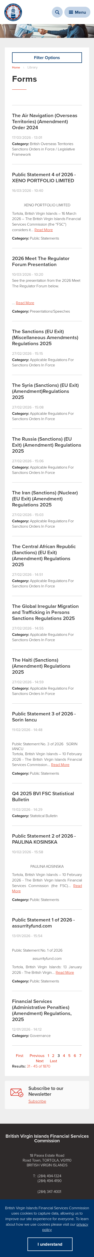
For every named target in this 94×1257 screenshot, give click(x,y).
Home (16, 67)
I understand (50, 1244)
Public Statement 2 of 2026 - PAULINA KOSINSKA (44, 839)
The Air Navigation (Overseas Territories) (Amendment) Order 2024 (44, 122)
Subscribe (37, 1101)
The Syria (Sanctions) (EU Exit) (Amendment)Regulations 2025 (45, 391)
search (57, 12)
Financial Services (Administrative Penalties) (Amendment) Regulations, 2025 (42, 1010)
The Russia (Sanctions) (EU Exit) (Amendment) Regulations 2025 (46, 445)
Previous (37, 1055)
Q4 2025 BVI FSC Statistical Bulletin (43, 797)
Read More (43, 230)
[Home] (13, 12)
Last (53, 1061)
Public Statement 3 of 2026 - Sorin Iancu (44, 717)
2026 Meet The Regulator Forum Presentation (40, 261)
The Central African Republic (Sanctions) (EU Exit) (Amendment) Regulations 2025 (44, 556)
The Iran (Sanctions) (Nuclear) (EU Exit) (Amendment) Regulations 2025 (45, 499)
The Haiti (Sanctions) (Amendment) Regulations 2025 (41, 666)
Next (40, 1061)
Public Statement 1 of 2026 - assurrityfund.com (43, 923)
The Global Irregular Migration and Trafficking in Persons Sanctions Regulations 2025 (45, 612)
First (19, 1055)
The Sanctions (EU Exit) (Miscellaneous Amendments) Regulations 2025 (45, 338)
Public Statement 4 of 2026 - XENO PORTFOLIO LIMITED (44, 178)
